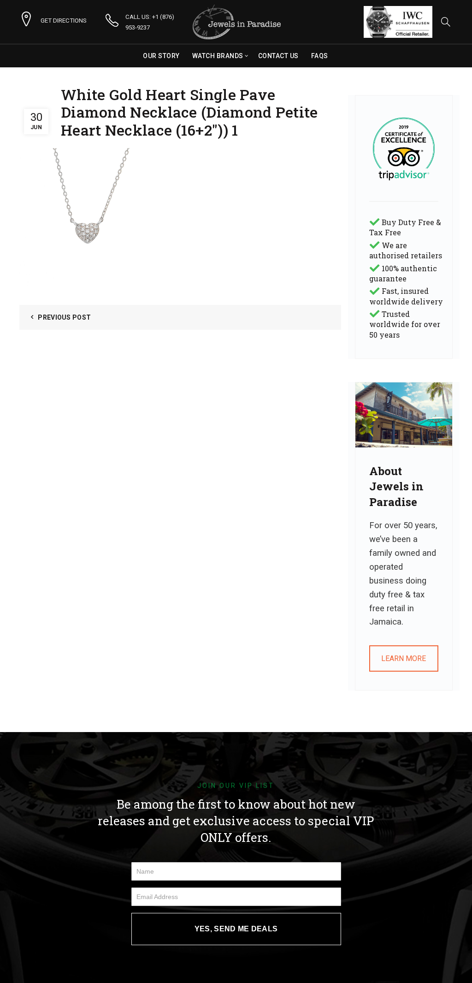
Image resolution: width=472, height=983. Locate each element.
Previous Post (64, 317)
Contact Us (278, 56)
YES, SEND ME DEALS (236, 929)
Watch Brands (217, 56)
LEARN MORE (403, 658)
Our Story (161, 56)
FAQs (319, 56)
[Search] (445, 22)
